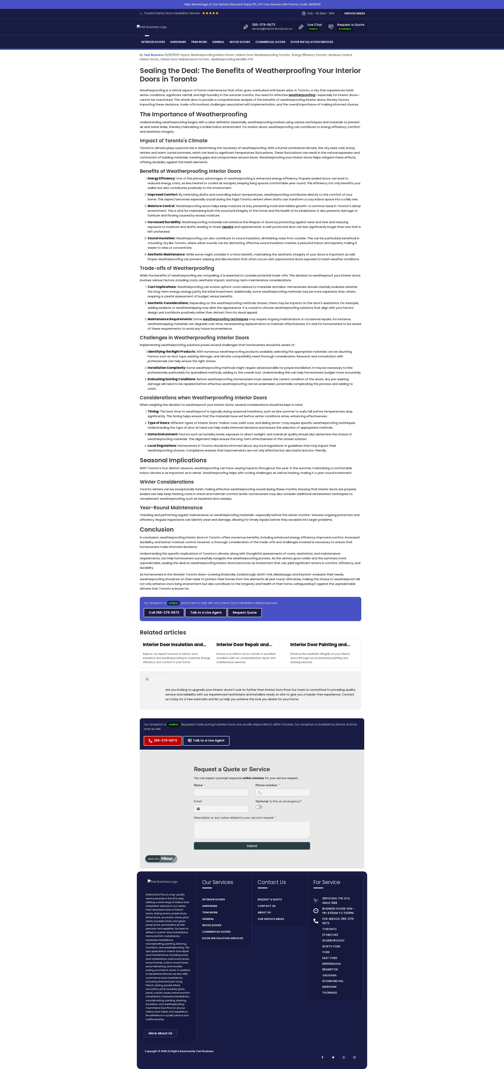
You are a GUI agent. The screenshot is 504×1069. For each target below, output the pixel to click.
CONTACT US (267, 906)
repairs (227, 227)
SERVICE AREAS (354, 13)
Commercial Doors (270, 42)
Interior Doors (153, 42)
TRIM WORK (210, 912)
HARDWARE (209, 906)
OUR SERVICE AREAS (271, 919)
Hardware (178, 42)
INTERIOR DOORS (213, 899)
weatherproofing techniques (225, 319)
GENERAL (208, 919)
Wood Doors (240, 42)
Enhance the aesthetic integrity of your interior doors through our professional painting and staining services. (320, 658)
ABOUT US (264, 912)
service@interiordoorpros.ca (272, 29)
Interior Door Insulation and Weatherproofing (173, 645)
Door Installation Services (312, 42)
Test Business (154, 55)
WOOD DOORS (211, 925)
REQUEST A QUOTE (270, 899)
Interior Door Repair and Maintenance (243, 645)
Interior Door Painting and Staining (318, 645)
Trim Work (199, 42)
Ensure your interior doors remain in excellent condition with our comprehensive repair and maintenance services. (246, 658)
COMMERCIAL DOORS (216, 932)
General (218, 42)
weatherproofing (302, 95)
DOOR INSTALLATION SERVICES (222, 938)
